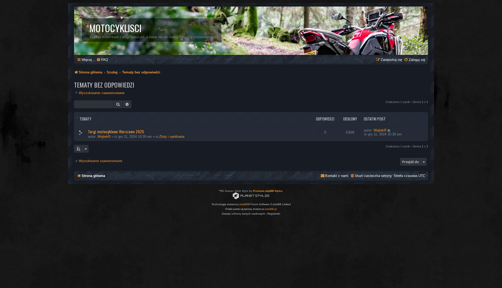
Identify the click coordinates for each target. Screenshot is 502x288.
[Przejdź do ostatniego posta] (389, 130)
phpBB (243, 204)
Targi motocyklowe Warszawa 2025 (116, 131)
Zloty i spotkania (171, 137)
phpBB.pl (271, 209)
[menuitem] (102, 60)
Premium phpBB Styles (268, 190)
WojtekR (104, 137)
